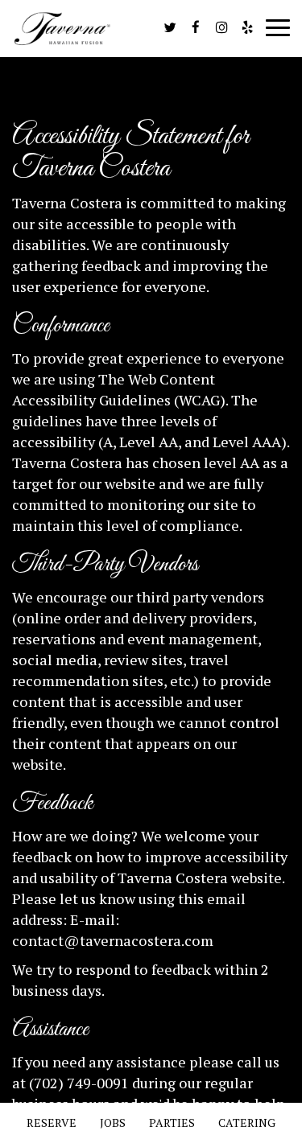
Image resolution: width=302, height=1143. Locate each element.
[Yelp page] (247, 27)
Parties (172, 1122)
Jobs (113, 1122)
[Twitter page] (170, 27)
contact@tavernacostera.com (112, 940)
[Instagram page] (221, 27)
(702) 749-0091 (79, 1082)
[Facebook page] (196, 27)
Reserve (52, 1122)
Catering (246, 1122)
